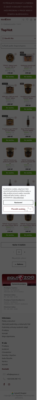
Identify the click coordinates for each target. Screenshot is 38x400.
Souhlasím (18, 209)
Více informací (18, 197)
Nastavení (18, 202)
